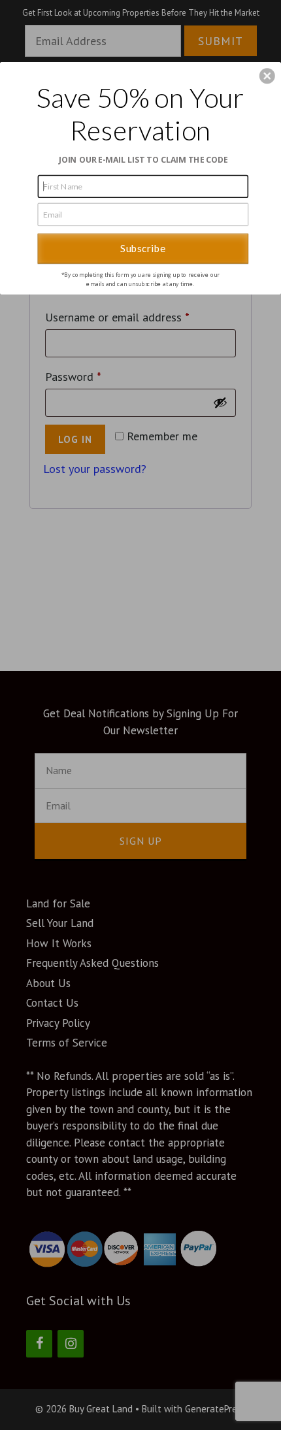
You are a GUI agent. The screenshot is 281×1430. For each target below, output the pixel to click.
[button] (267, 76)
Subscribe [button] (142, 248)
